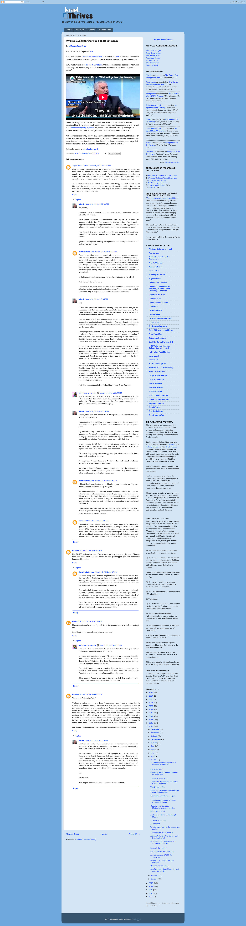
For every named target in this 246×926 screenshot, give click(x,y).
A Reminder (155, 824)
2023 (151, 699)
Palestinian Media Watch (92, 57)
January (154, 879)
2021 (151, 703)
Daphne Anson (155, 310)
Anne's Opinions (156, 263)
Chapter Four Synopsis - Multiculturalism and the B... (162, 807)
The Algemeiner (152, 63)
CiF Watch (153, 307)
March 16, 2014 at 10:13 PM (97, 411)
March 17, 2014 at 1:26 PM (97, 521)
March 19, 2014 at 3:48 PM (97, 740)
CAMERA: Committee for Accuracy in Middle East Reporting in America (159, 289)
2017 (151, 716)
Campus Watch (152, 65)
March (154, 760)
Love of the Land (156, 380)
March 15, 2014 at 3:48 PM (106, 572)
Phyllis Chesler (155, 391)
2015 (151, 723)
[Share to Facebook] (117, 153)
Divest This (154, 322)
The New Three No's (158, 778)
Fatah (117, 57)
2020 (151, 706)
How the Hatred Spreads (160, 866)
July (153, 746)
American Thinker (153, 58)
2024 (151, 696)
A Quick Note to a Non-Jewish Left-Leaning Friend (164, 837)
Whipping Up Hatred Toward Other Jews (162, 178)
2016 (151, 720)
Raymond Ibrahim (156, 403)
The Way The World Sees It (161, 833)
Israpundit (153, 360)
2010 (151, 893)
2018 (151, 713)
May (153, 753)
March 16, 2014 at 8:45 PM (97, 299)
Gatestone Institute (157, 338)
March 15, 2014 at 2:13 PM (91, 621)
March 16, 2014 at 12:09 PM (97, 204)
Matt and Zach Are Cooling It (162, 851)
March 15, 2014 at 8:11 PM (111, 645)
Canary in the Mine (157, 295)
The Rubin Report (156, 411)
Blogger (137, 919)
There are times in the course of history (163, 198)
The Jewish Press (153, 55)
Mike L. (82, 204)
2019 (151, 709)
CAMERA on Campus (158, 283)
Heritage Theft (105, 30)
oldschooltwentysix (77, 46)
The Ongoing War (157, 787)
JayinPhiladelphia (80, 166)
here (91, 51)
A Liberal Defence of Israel (160, 249)
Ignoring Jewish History (156, 185)
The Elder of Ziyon (153, 51)
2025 (151, 692)
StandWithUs (154, 407)
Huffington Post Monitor (159, 352)
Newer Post (72, 834)
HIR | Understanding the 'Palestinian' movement (159, 347)
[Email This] (109, 153)
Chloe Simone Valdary (158, 303)
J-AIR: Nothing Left (157, 364)
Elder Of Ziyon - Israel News (161, 330)
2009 (151, 897)
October (154, 736)
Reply (74, 195)
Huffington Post (152, 447)
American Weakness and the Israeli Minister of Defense (164, 791)
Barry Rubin (154, 271)
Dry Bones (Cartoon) (158, 326)
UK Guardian (171, 447)
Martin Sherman (155, 384)
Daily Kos (171, 444)
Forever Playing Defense (157, 180)
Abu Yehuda (154, 253)
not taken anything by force (82, 128)
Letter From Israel (157, 811)
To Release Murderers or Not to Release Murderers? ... (163, 764)
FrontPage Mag (155, 334)
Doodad (82, 521)
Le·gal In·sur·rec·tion (158, 376)
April (153, 756)
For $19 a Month (157, 769)
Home (69, 30)
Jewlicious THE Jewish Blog (161, 368)
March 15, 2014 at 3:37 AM (100, 166)
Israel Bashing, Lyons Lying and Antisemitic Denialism (163, 842)
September (155, 739)
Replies (78, 200)
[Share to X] (114, 153)
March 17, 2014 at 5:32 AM (106, 481)
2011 (151, 890)
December (155, 729)
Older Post (134, 834)
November (155, 733)
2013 (151, 883)
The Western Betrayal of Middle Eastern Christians (163, 802)
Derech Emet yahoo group (160, 318)
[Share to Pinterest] (119, 153)
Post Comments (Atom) (86, 840)
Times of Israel (152, 60)
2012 (151, 886)
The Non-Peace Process (163, 40)
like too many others (93, 65)
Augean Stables (156, 267)
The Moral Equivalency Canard (159, 183)
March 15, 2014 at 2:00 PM (91, 551)
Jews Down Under (153, 53)
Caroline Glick (155, 299)
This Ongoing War (157, 415)
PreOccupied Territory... (159, 395)
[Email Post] (105, 153)
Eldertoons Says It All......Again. (163, 796)
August (154, 743)
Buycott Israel (155, 279)
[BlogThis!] (112, 153)
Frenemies (151, 187)
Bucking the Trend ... (158, 275)
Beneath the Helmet (158, 848)
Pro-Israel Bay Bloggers (159, 399)
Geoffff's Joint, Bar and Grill (161, 342)
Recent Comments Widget (172, 162)
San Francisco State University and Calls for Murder (164, 870)
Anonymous (151, 82)
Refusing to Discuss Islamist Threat (162, 175)
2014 (151, 726)
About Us (80, 30)
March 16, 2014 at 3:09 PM (106, 252)
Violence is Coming (158, 820)
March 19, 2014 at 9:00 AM (91, 695)
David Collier (154, 314)
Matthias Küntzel (156, 388)
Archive (91, 30)
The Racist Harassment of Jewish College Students (164, 783)
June (153, 749)
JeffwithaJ (150, 152)
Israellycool (154, 356)
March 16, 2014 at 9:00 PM (111, 393)
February (155, 875)
